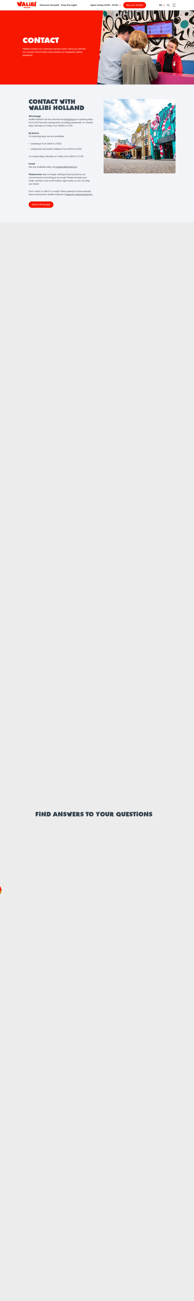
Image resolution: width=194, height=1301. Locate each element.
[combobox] (106, 5)
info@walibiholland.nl (66, 166)
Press (42, 952)
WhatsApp (69, 119)
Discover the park (49, 5)
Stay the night (69, 5)
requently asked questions (78, 194)
